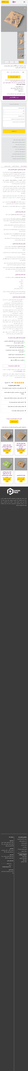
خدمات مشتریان (24, 845)
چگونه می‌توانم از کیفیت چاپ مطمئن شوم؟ (16, 406)
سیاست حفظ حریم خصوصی (22, 839)
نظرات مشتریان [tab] (7, 166)
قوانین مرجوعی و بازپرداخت (22, 849)
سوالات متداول (24, 851)
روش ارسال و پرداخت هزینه (22, 853)
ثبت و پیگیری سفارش (23, 841)
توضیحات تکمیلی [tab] (15, 166)
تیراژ (23, 72)
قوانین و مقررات (24, 843)
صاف (8, 72)
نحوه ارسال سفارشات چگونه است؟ (18, 410)
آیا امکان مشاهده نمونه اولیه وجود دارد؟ (16, 402)
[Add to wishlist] (24, 8)
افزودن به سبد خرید (14, 76)
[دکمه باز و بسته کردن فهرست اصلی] (24, 2)
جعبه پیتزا (11, 80)
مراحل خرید (25, 847)
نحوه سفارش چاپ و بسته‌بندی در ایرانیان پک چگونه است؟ (13, 388)
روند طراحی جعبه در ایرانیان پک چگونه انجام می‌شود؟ (14, 398)
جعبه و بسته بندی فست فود (18, 80)
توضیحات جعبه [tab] (23, 166)
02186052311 (3, 863)
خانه (24, 80)
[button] (5, 2)
